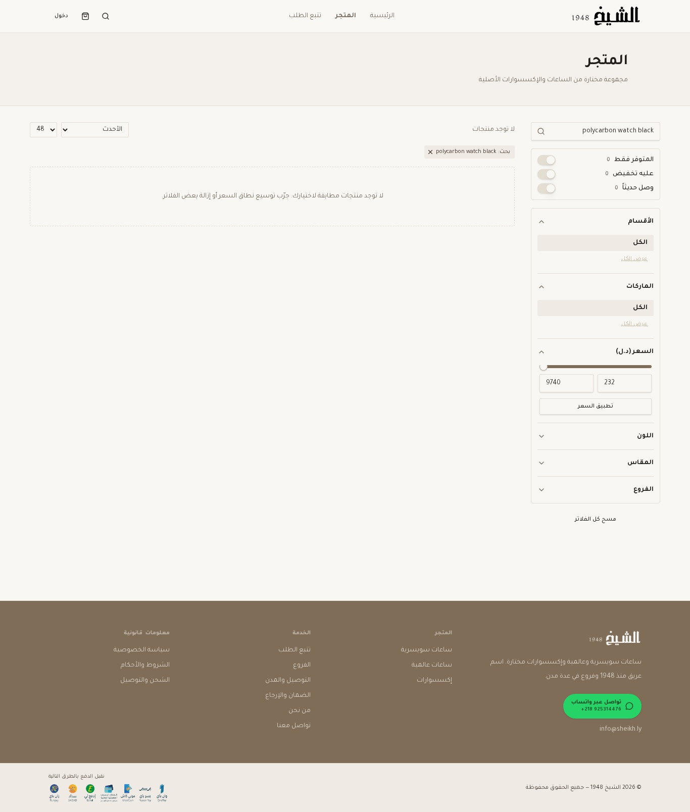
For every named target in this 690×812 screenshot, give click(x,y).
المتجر (345, 16)
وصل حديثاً (634, 188)
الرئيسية (382, 16)
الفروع (643, 489)
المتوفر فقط (630, 160)
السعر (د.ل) (635, 352)
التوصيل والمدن (288, 680)
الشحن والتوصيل (145, 680)
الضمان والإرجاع (288, 695)
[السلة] (85, 16)
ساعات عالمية (432, 665)
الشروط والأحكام (145, 665)
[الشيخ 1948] (605, 16)
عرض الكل (634, 259)
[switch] (546, 160)
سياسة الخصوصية (142, 650)
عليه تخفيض (629, 174)
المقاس (640, 463)
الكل (640, 242)
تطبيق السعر (595, 406)
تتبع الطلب (305, 16)
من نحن (299, 711)
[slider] (543, 367)
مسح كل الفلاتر (595, 520)
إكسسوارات (434, 680)
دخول (61, 16)
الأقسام (641, 221)
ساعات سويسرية (426, 650)
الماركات (640, 286)
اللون (645, 436)
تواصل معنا (294, 726)
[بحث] (105, 16)
